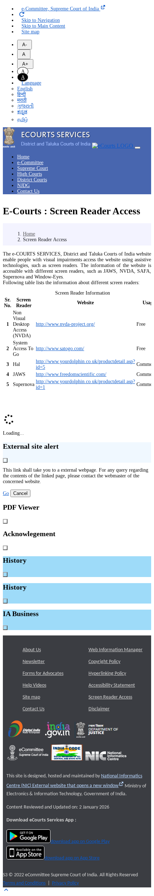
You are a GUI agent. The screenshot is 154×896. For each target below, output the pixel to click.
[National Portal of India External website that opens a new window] (58, 740)
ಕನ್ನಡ (22, 111)
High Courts (29, 174)
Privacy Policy (65, 883)
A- (24, 44)
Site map (30, 31)
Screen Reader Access (110, 697)
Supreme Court (32, 168)
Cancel (20, 493)
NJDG (23, 185)
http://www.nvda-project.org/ (65, 324)
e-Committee (30, 162)
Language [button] (31, 83)
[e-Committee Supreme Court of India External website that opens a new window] (27, 763)
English (25, 88)
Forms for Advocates (43, 673)
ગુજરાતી (25, 106)
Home (23, 156)
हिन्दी (21, 94)
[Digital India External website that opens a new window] (24, 740)
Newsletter (34, 661)
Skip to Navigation (40, 20)
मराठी (22, 100)
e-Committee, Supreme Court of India (60, 8)
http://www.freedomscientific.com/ (71, 374)
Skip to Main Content (43, 26)
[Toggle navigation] (137, 148)
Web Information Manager (115, 650)
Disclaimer (99, 709)
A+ (25, 64)
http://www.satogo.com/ (60, 348)
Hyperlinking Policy (107, 673)
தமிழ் (22, 119)
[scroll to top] (6, 890)
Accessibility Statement (111, 685)
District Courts (32, 179)
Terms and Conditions (24, 883)
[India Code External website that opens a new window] (66, 763)
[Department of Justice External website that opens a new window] (97, 740)
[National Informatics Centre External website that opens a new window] (106, 763)
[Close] (5, 460)
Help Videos (34, 685)
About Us (32, 650)
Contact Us (28, 191)
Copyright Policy (104, 661)
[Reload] (22, 14)
